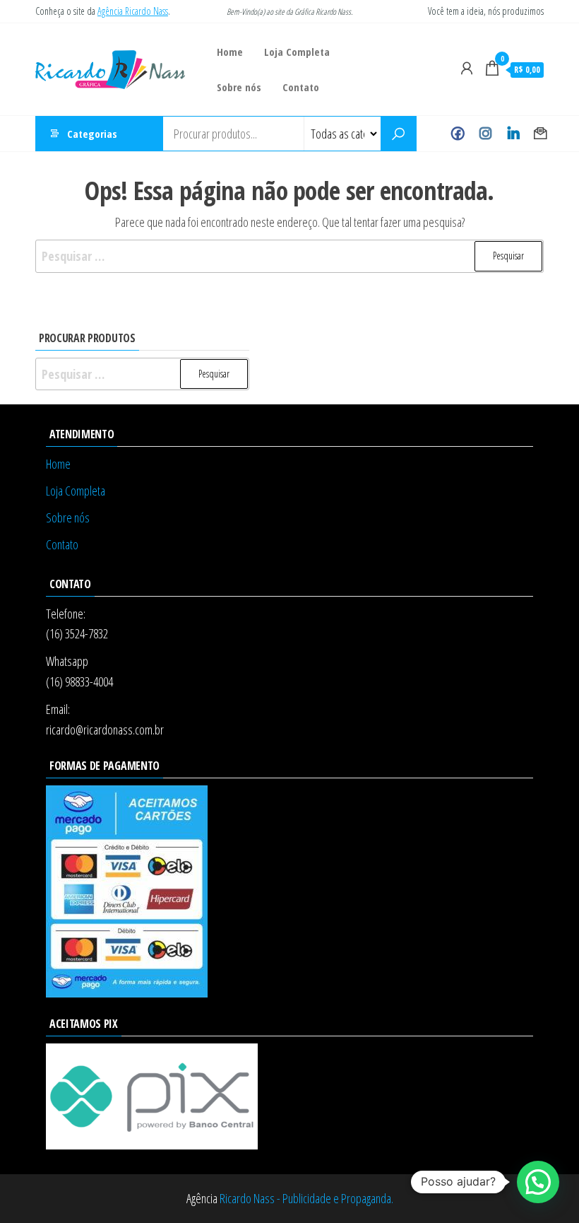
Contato (300, 87)
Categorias (92, 134)
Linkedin (513, 133)
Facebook (458, 133)
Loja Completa (297, 52)
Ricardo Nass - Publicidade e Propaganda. (306, 1198)
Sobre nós (239, 87)
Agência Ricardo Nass (132, 11)
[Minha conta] (467, 68)
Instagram (485, 133)
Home (230, 52)
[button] (538, 1182)
